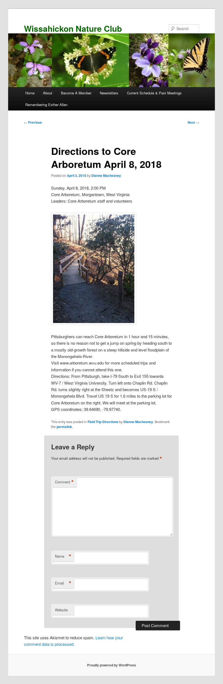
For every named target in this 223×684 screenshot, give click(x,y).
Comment (64, 482)
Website (61, 609)
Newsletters (109, 92)
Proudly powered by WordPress (111, 665)
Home (30, 92)
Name (63, 556)
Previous (33, 122)
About (47, 92)
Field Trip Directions (103, 421)
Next (193, 122)
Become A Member (76, 92)
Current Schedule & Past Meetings (154, 92)
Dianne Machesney (106, 175)
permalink (64, 426)
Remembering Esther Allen (46, 104)
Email (63, 583)
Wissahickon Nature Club (73, 28)
